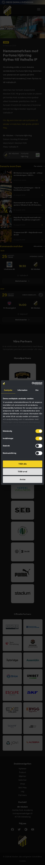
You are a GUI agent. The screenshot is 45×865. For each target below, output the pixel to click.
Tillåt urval (22, 471)
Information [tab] (22, 390)
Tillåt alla (22, 464)
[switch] (38, 438)
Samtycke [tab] (8, 390)
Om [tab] (36, 390)
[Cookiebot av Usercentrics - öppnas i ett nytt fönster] (32, 383)
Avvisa (22, 479)
